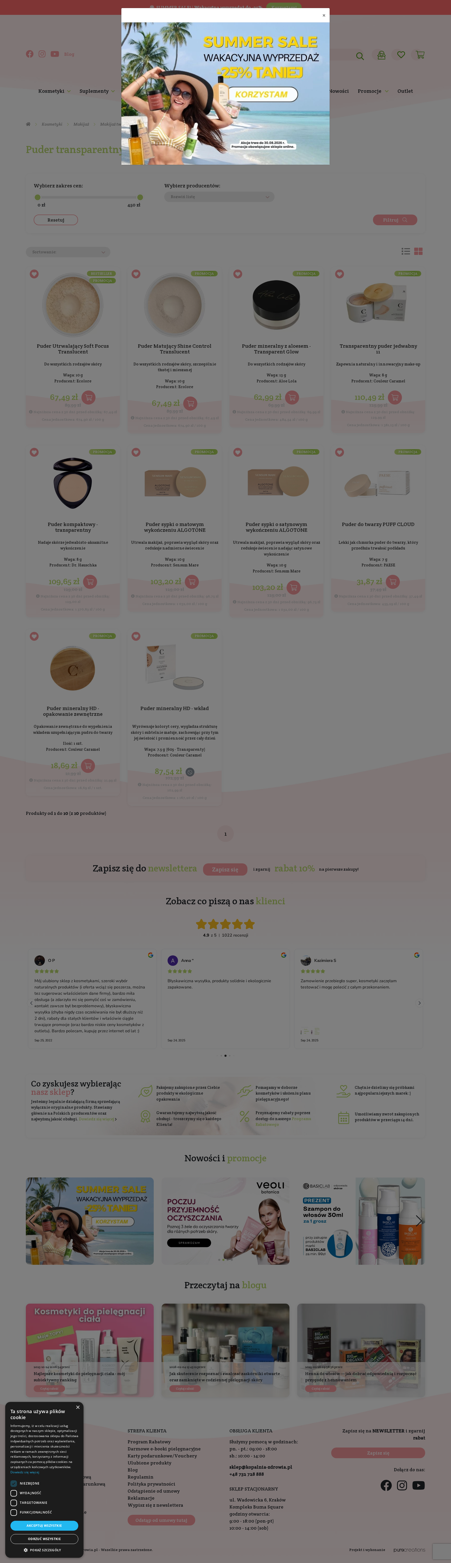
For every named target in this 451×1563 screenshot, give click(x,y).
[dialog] (44, 1480)
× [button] (78, 1407)
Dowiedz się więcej (24, 1472)
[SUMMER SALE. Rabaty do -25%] (225, 93)
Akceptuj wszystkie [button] (44, 1525)
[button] (44, 1550)
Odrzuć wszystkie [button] (44, 1539)
